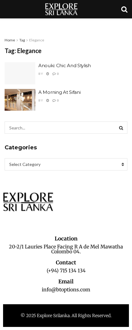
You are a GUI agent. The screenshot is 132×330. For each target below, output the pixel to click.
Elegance (36, 40)
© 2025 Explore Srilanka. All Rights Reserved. (66, 315)
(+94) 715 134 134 (66, 270)
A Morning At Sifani (59, 92)
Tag (22, 40)
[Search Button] (121, 127)
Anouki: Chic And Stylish (64, 65)
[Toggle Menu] (8, 24)
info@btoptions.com (66, 289)
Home (10, 40)
